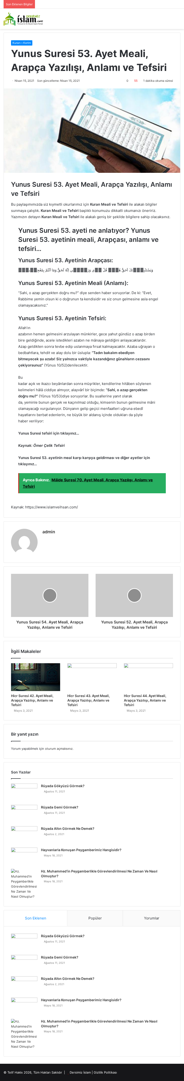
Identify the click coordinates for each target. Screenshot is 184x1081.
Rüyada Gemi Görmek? (59, 807)
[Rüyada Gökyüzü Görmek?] (24, 793)
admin (48, 531)
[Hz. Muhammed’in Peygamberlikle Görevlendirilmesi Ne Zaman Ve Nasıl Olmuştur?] (24, 884)
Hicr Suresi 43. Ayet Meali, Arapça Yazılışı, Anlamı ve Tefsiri (88, 700)
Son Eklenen (35, 918)
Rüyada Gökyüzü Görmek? (63, 786)
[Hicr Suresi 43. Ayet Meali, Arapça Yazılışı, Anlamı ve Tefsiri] (91, 677)
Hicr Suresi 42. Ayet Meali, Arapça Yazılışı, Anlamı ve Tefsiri (32, 700)
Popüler (95, 918)
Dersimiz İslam (80, 1072)
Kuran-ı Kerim (21, 43)
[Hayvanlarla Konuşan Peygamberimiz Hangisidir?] (24, 857)
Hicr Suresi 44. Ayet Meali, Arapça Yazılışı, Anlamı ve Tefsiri (145, 700)
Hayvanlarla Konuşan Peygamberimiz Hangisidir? (81, 850)
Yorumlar (151, 918)
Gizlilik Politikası (105, 1072)
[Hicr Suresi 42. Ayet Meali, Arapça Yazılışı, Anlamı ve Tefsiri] (35, 677)
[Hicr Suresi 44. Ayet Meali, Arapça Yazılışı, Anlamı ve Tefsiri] (148, 677)
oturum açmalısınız (59, 748)
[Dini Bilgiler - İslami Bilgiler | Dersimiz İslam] (26, 19)
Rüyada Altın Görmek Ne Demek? (67, 828)
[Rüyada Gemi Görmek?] (24, 814)
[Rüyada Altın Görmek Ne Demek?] (24, 835)
